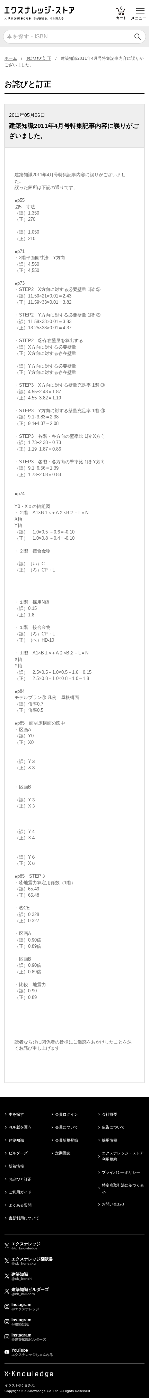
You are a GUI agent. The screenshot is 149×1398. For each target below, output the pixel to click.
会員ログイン (66, 1114)
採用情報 (109, 1140)
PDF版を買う (20, 1127)
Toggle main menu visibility (140, 10)
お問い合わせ (113, 1204)
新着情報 (16, 1166)
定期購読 (62, 1153)
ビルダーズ (18, 1153)
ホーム (11, 58)
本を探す (16, 1114)
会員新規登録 (66, 1140)
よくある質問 (20, 1205)
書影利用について (24, 1218)
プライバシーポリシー (121, 1172)
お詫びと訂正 (38, 58)
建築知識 (16, 1140)
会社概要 (109, 1114)
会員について (66, 1127)
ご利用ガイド (20, 1192)
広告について (113, 1127)
